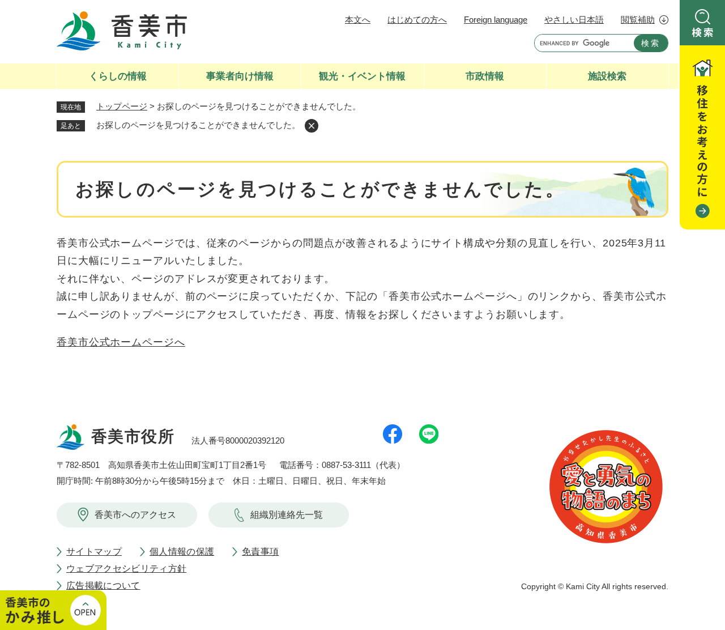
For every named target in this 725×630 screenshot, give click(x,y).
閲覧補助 (638, 19)
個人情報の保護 (182, 551)
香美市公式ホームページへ (121, 342)
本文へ (357, 19)
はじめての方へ (417, 19)
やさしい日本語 (574, 19)
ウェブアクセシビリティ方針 (126, 568)
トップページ (121, 106)
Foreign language (495, 19)
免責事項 (260, 551)
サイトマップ (94, 551)
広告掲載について (103, 585)
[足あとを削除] (311, 126)
